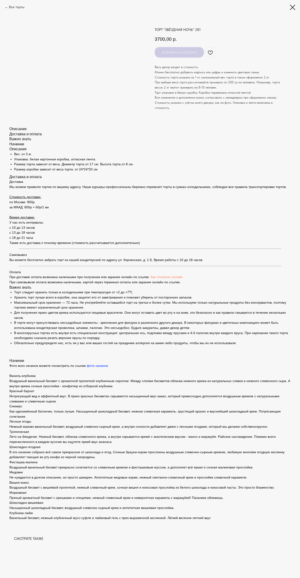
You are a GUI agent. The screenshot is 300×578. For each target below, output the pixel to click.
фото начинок (97, 366)
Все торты (16, 7)
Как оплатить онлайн (167, 277)
